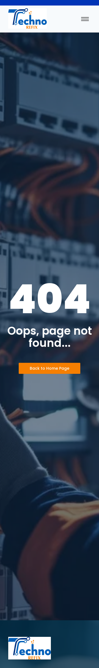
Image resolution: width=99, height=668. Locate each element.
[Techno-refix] (27, 18)
